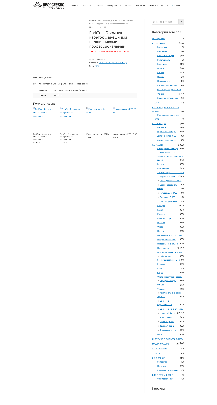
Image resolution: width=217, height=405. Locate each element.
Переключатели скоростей (169, 235)
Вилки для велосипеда (167, 148)
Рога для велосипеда (167, 85)
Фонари (160, 94)
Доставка (99, 5)
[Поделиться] (16, 400)
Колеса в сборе (164, 218)
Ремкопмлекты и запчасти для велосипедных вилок (170, 156)
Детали (47, 77)
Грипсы (160, 68)
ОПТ (163, 5)
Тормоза (161, 289)
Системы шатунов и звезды (169, 277)
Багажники (162, 47)
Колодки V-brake (167, 313)
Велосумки (162, 64)
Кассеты (161, 214)
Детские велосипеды (167, 136)
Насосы (160, 77)
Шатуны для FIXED (168, 201)
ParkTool (98, 66)
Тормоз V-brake (167, 326)
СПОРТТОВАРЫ (159, 348)
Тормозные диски (168, 330)
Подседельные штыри (167, 244)
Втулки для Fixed (167, 176)
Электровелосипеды (166, 140)
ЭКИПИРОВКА (158, 358)
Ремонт (74, 5)
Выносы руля (163, 168)
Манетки (161, 222)
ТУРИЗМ (156, 353)
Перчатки (161, 366)
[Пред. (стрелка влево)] (5, 403)
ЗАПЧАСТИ (157, 145)
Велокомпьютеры (165, 55)
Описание (38, 77)
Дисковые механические (171, 309)
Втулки (160, 164)
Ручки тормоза (167, 321)
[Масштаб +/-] (37, 400)
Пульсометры (163, 81)
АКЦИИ (155, 103)
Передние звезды (168, 280)
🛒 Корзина (177, 5)
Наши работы (113, 5)
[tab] (38, 77)
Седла (160, 272)
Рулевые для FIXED (168, 193)
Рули (159, 268)
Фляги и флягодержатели (169, 89)
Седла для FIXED (167, 197)
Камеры (161, 205)
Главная (92, 20)
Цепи (159, 334)
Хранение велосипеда (167, 98)
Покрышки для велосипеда (169, 252)
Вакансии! (153, 5)
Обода (160, 227)
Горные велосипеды (166, 131)
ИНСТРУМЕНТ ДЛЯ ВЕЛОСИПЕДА (112, 20)
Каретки (161, 210)
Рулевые (161, 264)
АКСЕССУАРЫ (158, 43)
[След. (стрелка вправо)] (16, 403)
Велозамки (162, 51)
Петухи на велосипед (167, 239)
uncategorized (158, 38)
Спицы (160, 285)
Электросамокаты (165, 379)
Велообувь (162, 362)
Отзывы (128, 5)
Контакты (140, 5)
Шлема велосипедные (167, 370)
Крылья (160, 72)
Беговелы (161, 127)
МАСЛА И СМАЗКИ (161, 344)
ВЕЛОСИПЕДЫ (159, 123)
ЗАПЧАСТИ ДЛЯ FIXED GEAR (170, 172)
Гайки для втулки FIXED (170, 180)
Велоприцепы (163, 60)
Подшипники (163, 248)
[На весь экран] (26, 400)
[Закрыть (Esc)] (5, 400)
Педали (160, 231)
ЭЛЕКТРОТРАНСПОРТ (162, 375)
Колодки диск (166, 317)
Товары (85, 5)
